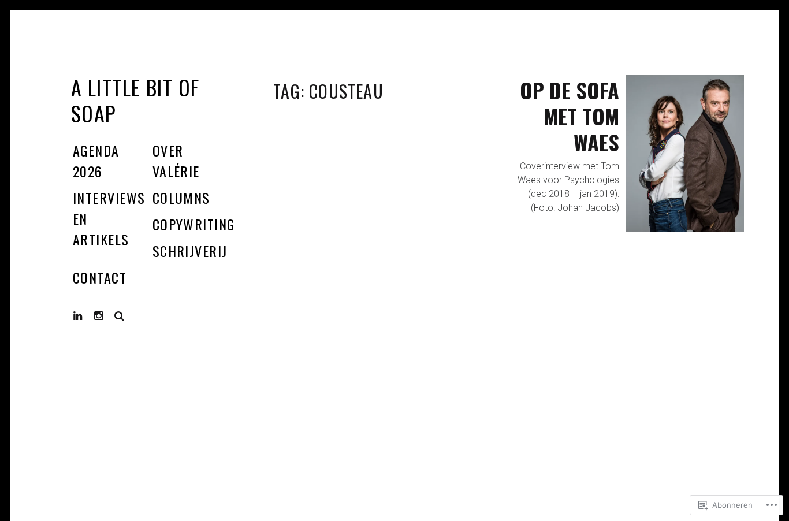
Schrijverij (190, 250)
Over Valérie (176, 160)
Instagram (107, 316)
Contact (99, 277)
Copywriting (193, 224)
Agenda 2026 (96, 160)
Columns (181, 197)
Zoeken (119, 316)
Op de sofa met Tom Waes (569, 116)
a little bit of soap (135, 100)
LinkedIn (86, 316)
